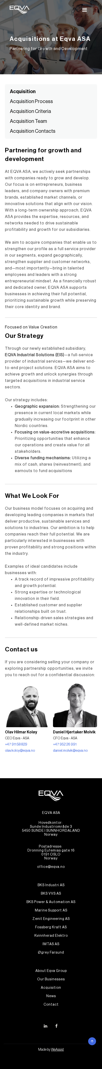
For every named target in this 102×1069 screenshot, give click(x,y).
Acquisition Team (28, 121)
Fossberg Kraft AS (51, 927)
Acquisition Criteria (30, 111)
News (51, 996)
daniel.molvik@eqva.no (70, 750)
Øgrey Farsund (51, 952)
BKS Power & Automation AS (51, 902)
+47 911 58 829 (16, 744)
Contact (51, 1004)
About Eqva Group (51, 971)
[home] (19, 10)
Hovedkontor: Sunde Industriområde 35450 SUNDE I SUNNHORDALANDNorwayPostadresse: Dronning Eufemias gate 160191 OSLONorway (51, 840)
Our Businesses (51, 979)
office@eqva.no (51, 867)
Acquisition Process (31, 101)
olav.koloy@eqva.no (20, 750)
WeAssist (57, 1049)
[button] (84, 10)
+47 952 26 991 (64, 744)
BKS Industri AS (51, 885)
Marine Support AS (51, 910)
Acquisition (23, 91)
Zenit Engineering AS (51, 919)
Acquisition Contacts (32, 131)
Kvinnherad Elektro (51, 935)
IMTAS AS (51, 944)
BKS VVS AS (51, 893)
